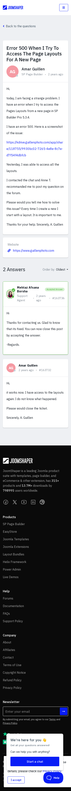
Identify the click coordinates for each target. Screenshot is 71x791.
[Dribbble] (42, 502)
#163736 (58, 298)
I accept (16, 780)
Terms (52, 719)
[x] (15, 502)
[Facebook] (6, 502)
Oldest (61, 269)
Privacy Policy (10, 723)
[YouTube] (24, 502)
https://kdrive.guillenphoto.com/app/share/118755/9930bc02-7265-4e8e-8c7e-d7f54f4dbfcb (34, 148)
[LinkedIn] (33, 502)
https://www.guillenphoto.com (33, 250)
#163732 (45, 370)
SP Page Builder (32, 74)
